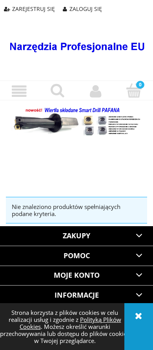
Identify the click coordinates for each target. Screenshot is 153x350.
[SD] (76, 121)
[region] (76, 156)
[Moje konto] (95, 91)
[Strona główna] (76, 41)
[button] (19, 91)
